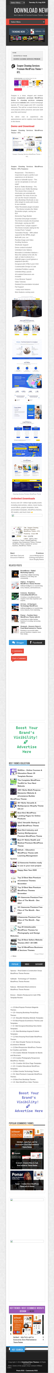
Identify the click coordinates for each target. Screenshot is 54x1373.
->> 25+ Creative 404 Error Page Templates (25, 1063)
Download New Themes (30, 1362)
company (15, 542)
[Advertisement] (27, 1284)
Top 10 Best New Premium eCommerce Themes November (29, 881)
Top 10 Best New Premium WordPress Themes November (29, 890)
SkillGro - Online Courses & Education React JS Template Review (30, 773)
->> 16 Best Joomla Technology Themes (24, 1071)
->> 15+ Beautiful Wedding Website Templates (26, 1018)
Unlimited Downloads (23, 498)
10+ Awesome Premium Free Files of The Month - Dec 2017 (30, 900)
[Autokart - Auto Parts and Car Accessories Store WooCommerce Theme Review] (27, 1334)
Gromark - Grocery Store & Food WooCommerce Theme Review (27, 1164)
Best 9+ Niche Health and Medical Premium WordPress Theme (30, 843)
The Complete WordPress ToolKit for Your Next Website (29, 783)
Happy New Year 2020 (27, 870)
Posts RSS (20, 1371)
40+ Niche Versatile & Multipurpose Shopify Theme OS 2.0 (31, 806)
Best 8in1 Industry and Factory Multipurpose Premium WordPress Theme (30, 833)
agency (31, 538)
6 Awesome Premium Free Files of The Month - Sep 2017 (29, 920)
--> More (13, 956)
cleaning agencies (31, 540)
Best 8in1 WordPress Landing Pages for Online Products (29, 816)
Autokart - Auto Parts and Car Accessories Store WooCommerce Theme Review (27, 1144)
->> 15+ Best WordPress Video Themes (24, 1082)
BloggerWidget (39, 954)
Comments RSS (32, 1371)
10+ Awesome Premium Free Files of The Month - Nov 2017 (30, 910)
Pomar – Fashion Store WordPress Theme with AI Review (27, 1185)
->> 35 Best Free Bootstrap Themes (23, 1079)
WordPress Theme (20, 56)
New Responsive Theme (27, 542)
